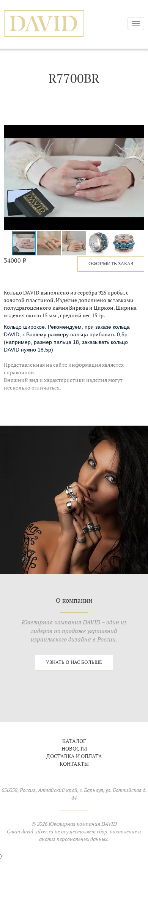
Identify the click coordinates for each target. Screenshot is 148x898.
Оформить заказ (110, 263)
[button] (137, 131)
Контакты (74, 763)
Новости (74, 748)
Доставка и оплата (74, 756)
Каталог (74, 741)
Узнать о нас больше (74, 662)
